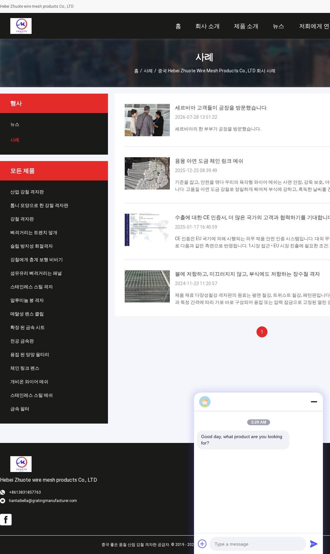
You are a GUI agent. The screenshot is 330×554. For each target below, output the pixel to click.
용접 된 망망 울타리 (29, 354)
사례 (148, 70)
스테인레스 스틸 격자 (31, 286)
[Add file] (202, 544)
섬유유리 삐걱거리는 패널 (36, 273)
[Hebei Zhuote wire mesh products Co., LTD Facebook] (6, 520)
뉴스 (14, 124)
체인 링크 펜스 (24, 368)
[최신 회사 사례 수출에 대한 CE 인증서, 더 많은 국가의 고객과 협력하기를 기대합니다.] (147, 244)
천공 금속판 (22, 341)
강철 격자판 (22, 218)
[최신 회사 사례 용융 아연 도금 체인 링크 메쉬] (147, 187)
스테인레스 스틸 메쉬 (31, 395)
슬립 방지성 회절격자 (31, 246)
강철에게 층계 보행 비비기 (36, 259)
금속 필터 (19, 408)
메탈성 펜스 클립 (27, 313)
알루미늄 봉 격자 (27, 300)
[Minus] (314, 401)
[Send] (314, 544)
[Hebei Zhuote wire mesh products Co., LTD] (20, 25)
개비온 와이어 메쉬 (29, 381)
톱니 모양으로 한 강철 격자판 (39, 205)
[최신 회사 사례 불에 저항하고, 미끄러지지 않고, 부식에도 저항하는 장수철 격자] (147, 300)
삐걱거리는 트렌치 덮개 (33, 232)
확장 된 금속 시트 (27, 327)
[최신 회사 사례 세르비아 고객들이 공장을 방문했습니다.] (147, 134)
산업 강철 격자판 (27, 191)
